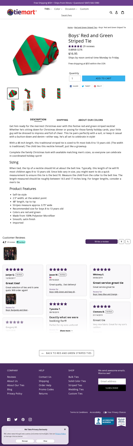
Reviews (11, 376)
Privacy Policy (14, 393)
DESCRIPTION (38, 119)
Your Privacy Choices (116, 412)
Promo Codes (46, 389)
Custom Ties (75, 393)
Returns (43, 393)
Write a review (102, 241)
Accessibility (95, 412)
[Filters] (121, 241)
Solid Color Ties (77, 381)
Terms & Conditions (79, 412)
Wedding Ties (76, 389)
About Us (12, 381)
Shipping (44, 381)
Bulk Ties (73, 376)
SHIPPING (62, 119)
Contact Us (45, 376)
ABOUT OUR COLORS (90, 119)
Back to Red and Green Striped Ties (68, 353)
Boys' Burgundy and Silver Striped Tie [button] (17, 310)
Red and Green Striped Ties (85, 27)
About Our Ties (15, 385)
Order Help (45, 385)
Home (70, 27)
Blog (9, 389)
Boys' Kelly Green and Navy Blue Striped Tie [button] (63, 291)
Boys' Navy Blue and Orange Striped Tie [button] (105, 294)
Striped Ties (75, 385)
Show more (65, 330)
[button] (75, 46)
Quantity (74, 73)
